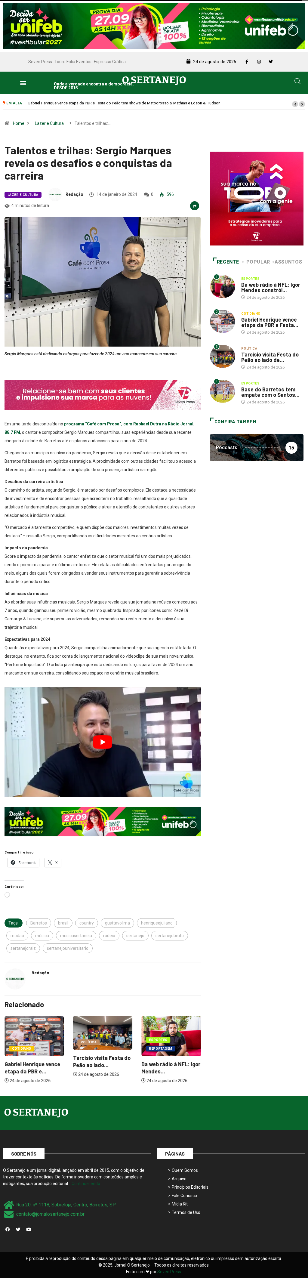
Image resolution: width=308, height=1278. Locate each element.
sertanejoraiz (23, 948)
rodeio (109, 935)
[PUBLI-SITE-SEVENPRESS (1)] (103, 394)
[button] (23, 83)
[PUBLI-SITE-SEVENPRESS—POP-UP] (256, 198)
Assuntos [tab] (288, 262)
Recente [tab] (228, 262)
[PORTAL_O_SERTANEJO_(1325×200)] (154, 25)
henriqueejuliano (157, 923)
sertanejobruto (170, 935)
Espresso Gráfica (110, 61)
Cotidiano (21, 1049)
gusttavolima (117, 923)
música (42, 935)
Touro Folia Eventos (72, 61)
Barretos (38, 923)
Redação (74, 194)
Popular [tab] (258, 262)
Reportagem (160, 1049)
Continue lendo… (87, 1183)
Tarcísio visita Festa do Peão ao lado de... (270, 357)
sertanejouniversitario (67, 948)
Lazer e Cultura (49, 123)
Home (18, 123)
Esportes (158, 1040)
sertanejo (135, 935)
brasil (63, 923)
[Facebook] (7, 1229)
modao (17, 935)
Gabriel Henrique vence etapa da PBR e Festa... (269, 322)
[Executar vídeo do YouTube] (103, 742)
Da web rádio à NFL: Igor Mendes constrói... (270, 287)
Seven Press (40, 61)
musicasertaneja (76, 935)
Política (89, 1042)
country (86, 923)
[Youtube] (28, 1229)
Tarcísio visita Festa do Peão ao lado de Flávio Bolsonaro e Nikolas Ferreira (93, 103)
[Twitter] (18, 1229)
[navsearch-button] (297, 82)
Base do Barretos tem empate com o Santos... (270, 392)
